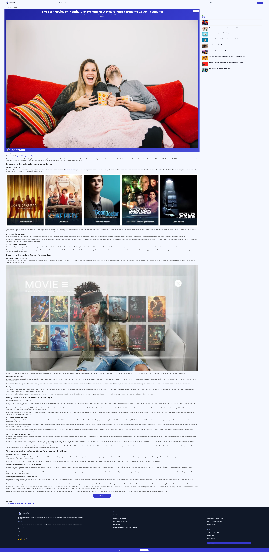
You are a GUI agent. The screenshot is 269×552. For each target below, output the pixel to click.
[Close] (132, 278)
